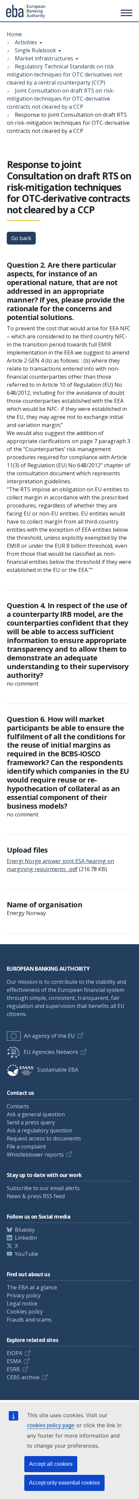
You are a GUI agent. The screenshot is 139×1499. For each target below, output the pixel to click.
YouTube (26, 1253)
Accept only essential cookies (64, 1483)
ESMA (14, 1361)
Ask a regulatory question (39, 1130)
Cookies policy (25, 1311)
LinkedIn (26, 1237)
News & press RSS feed (36, 1196)
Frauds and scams (29, 1319)
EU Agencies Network (51, 1052)
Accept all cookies (51, 1464)
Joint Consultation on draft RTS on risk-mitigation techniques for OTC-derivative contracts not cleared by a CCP (61, 98)
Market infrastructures (44, 58)
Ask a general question (36, 1114)
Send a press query (31, 1122)
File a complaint (26, 1146)
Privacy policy (23, 1295)
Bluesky (25, 1229)
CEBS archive (23, 1377)
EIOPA (14, 1353)
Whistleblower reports (35, 1154)
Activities (26, 42)
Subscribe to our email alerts (43, 1188)
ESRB (13, 1369)
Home (14, 34)
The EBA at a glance (32, 1287)
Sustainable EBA (57, 1069)
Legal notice (22, 1303)
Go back (21, 238)
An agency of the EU (49, 1035)
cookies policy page (51, 1425)
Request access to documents (44, 1138)
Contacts (18, 1106)
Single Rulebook (35, 50)
